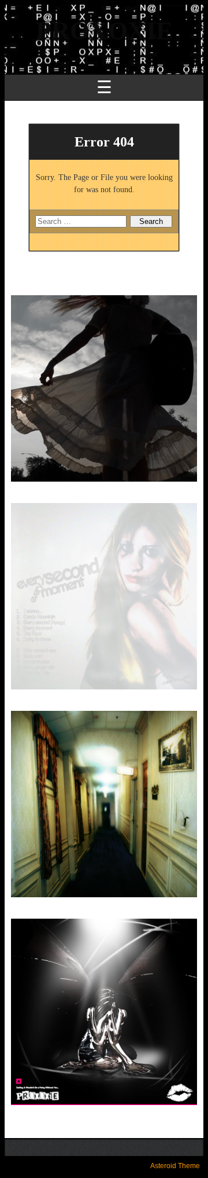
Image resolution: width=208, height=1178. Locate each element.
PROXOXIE (104, 31)
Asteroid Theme (175, 1166)
